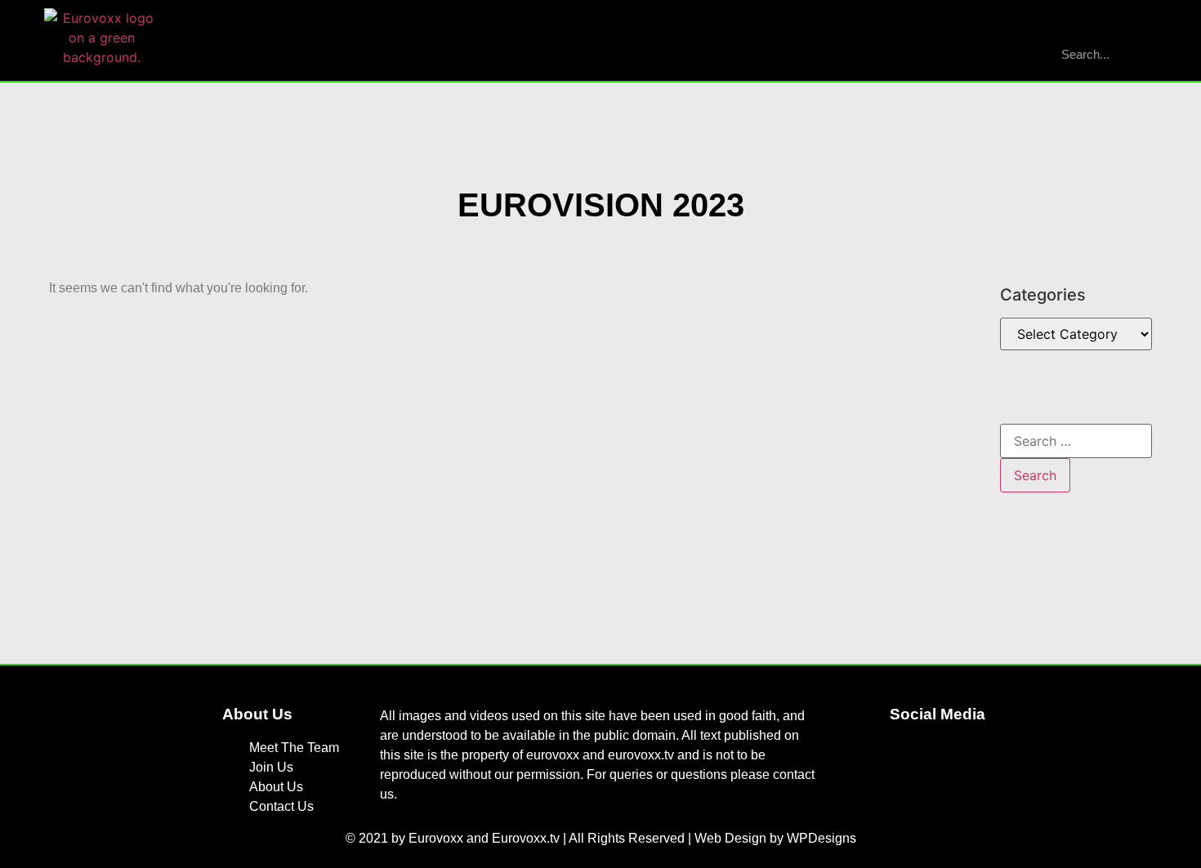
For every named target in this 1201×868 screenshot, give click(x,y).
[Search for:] (1076, 441)
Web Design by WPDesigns (775, 838)
